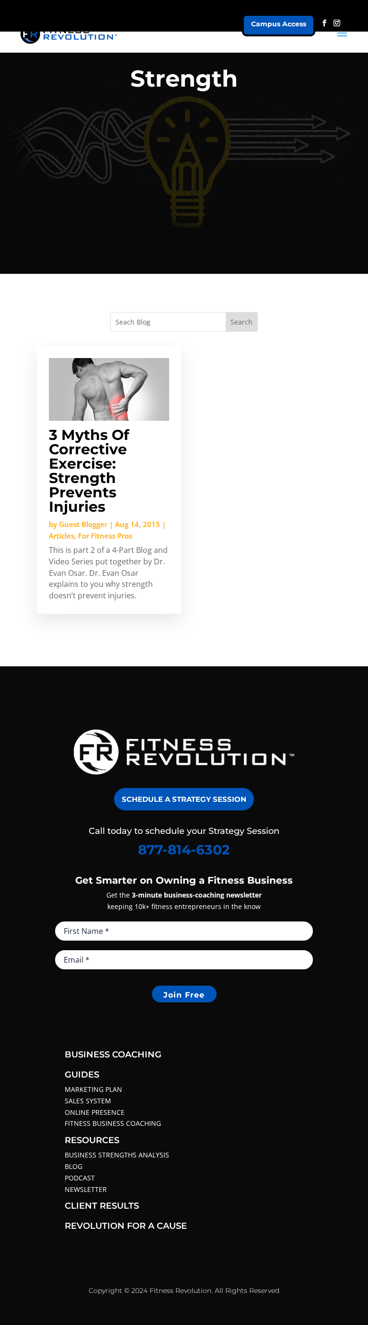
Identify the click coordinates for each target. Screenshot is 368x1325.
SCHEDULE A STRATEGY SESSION (184, 799)
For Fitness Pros (105, 535)
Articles (61, 535)
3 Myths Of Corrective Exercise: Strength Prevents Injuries (89, 471)
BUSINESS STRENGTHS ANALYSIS (117, 1154)
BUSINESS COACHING (113, 1054)
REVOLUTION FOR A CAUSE (126, 1226)
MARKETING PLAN (93, 1089)
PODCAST (80, 1177)
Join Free (184, 994)
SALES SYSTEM (88, 1100)
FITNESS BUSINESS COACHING (113, 1123)
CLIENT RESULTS (102, 1206)
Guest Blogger (83, 524)
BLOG (73, 1166)
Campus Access (278, 24)
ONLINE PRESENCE (95, 1112)
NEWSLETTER (86, 1189)
